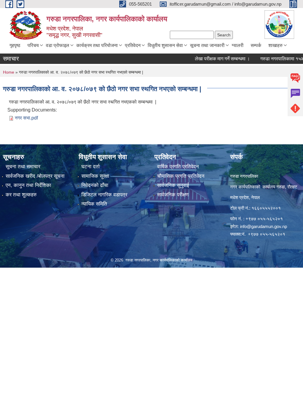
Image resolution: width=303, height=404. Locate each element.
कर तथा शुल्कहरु (21, 195)
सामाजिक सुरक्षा (95, 176)
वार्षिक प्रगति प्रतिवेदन (178, 166)
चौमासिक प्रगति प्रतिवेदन (180, 176)
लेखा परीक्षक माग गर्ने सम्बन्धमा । (215, 58)
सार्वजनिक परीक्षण (172, 195)
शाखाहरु (275, 45)
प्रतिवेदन (133, 45)
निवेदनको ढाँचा (94, 185)
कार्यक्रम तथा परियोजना (97, 45)
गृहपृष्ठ (14, 45)
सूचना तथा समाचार (23, 166)
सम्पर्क (256, 45)
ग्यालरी (238, 45)
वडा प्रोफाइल (57, 45)
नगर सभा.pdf (26, 117)
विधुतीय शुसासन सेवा (165, 45)
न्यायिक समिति (94, 204)
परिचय (33, 45)
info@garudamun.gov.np (263, 226)
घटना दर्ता (90, 166)
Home (8, 72)
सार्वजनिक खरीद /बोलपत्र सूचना (35, 176)
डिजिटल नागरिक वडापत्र (104, 195)
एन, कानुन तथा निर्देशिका (28, 185)
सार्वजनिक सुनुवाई (173, 185)
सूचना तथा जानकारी (207, 45)
